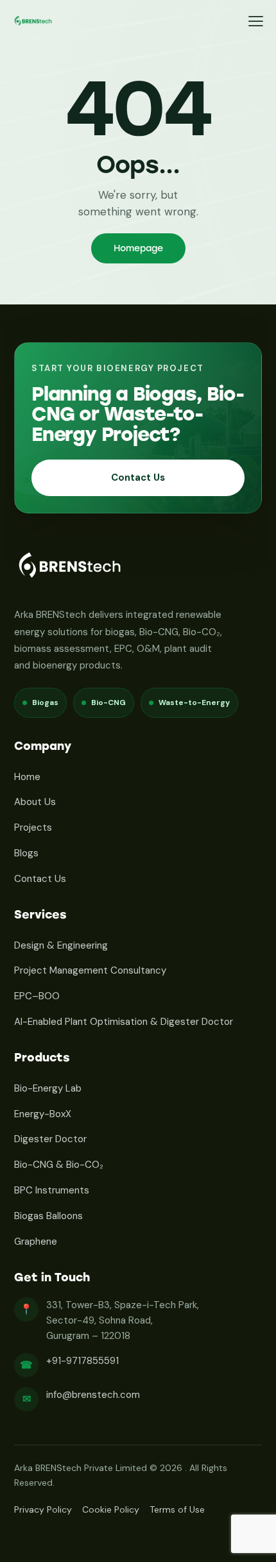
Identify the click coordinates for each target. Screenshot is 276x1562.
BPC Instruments (51, 1190)
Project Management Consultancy (90, 970)
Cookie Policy (110, 1509)
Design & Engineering (61, 945)
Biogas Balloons (48, 1215)
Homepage (138, 248)
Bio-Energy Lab (48, 1088)
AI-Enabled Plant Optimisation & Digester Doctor (123, 1021)
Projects (33, 827)
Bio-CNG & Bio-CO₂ (58, 1164)
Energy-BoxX (42, 1114)
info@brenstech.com (93, 1394)
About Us (35, 801)
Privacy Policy (43, 1509)
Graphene (35, 1241)
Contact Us (138, 477)
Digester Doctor (50, 1139)
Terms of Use (177, 1509)
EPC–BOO (37, 996)
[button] (255, 21)
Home (27, 776)
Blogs (26, 853)
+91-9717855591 (82, 1360)
